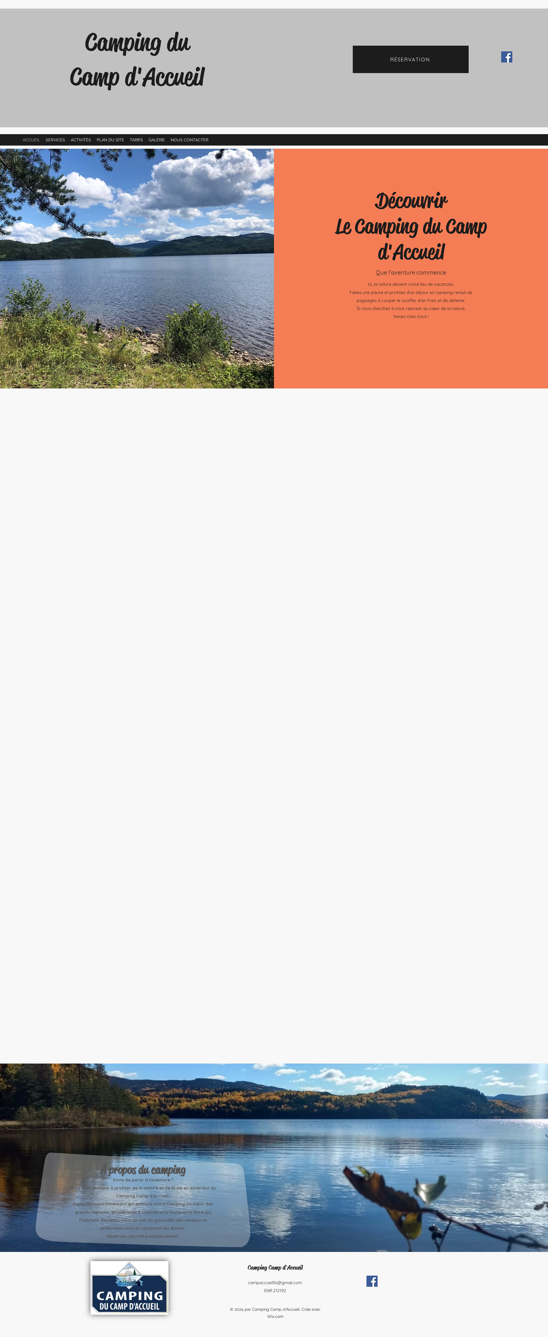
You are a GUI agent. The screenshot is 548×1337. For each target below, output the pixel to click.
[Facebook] (506, 57)
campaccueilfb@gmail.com (275, 1282)
